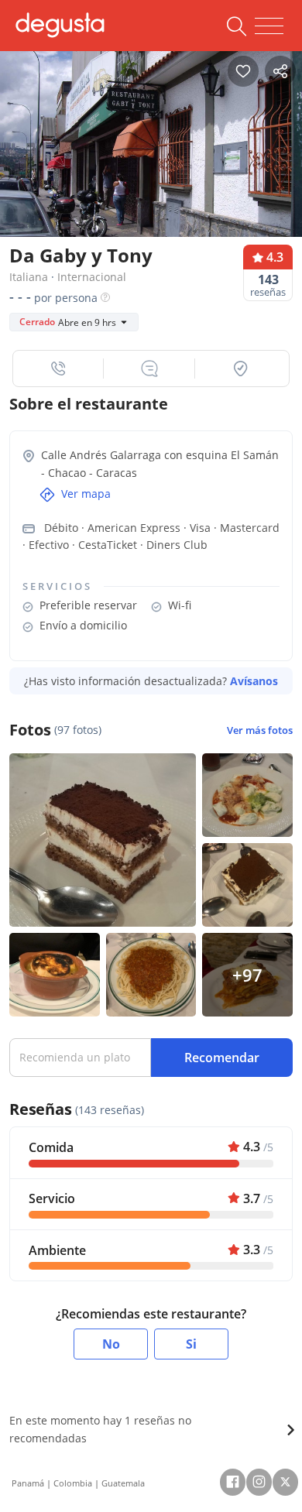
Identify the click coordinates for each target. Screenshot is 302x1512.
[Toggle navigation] (269, 26)
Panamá (28, 1483)
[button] (58, 368)
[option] (151, 149)
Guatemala (123, 1483)
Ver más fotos (260, 730)
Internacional (91, 276)
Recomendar (221, 1057)
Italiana (28, 276)
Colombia (72, 1483)
